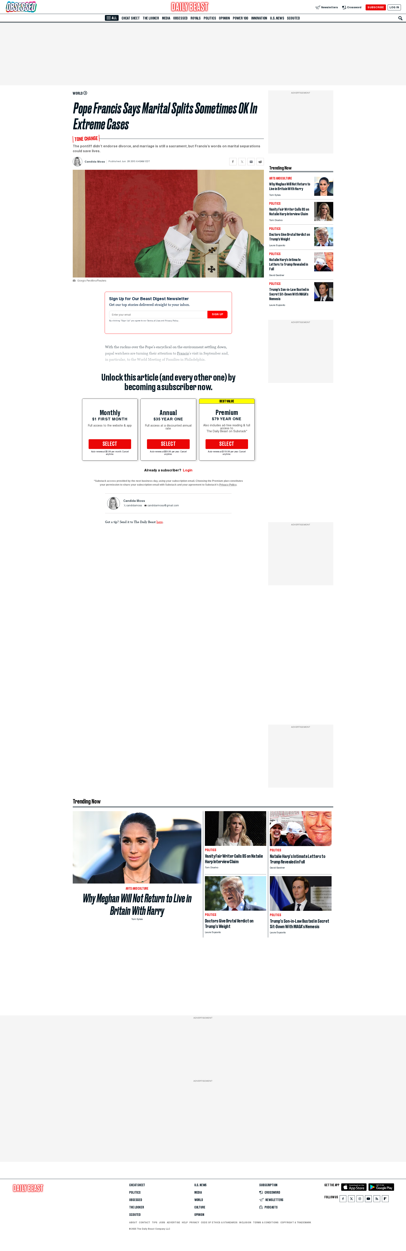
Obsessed (180, 18)
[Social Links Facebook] (343, 1199)
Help (185, 1222)
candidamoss (134, 505)
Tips (154, 1222)
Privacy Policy (172, 321)
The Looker (151, 18)
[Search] (400, 18)
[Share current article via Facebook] (233, 161)
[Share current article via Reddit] (260, 161)
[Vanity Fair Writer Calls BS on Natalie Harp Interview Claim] (323, 220)
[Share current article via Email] (251, 161)
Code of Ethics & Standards (219, 1222)
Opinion (224, 18)
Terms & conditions (265, 1222)
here (159, 522)
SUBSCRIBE (376, 7)
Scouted (293, 18)
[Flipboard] (385, 1199)
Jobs (162, 1222)
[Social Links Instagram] (360, 1199)
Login (187, 470)
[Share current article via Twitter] (242, 161)
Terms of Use (154, 321)
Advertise (173, 1222)
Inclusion (245, 1222)
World (198, 1200)
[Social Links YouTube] (368, 1199)
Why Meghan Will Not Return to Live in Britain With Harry (137, 904)
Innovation (259, 18)
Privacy (194, 1222)
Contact (144, 1222)
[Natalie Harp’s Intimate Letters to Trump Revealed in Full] (323, 270)
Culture (199, 1207)
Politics (210, 18)
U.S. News (277, 18)
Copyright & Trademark (295, 1222)
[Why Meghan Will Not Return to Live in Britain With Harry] (323, 194)
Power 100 (240, 18)
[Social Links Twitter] (351, 1199)
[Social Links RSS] (376, 1199)
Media (166, 18)
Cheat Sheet (131, 18)
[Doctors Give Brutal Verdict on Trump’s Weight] (323, 245)
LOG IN (394, 7)
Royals (196, 18)
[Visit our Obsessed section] (34, 7)
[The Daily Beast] (190, 7)
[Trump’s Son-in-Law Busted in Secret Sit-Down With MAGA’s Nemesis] (323, 300)
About (133, 1222)
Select (110, 444)
